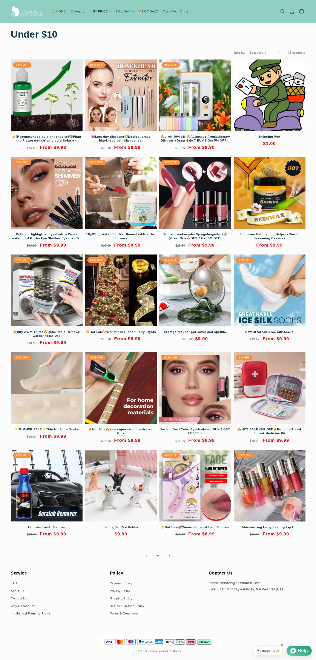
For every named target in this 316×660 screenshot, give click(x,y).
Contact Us (19, 598)
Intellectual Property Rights (31, 613)
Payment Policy (121, 583)
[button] (79, 11)
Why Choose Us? (23, 606)
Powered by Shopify (169, 651)
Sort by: (239, 52)
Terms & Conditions (124, 613)
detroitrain (151, 651)
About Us (17, 591)
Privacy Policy (120, 591)
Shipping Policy (121, 598)
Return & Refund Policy (127, 606)
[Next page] (169, 556)
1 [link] (146, 556)
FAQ (14, 583)
